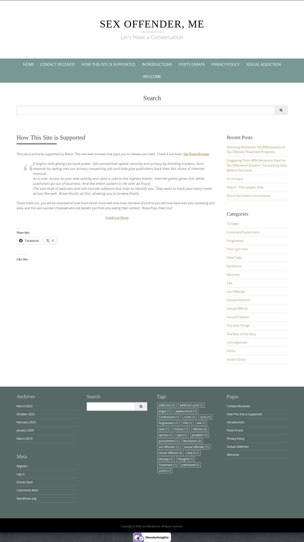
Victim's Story (236, 359)
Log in (20, 474)
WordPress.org (26, 498)
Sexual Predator (238, 317)
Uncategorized (237, 342)
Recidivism (234, 266)
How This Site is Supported (108, 64)
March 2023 (25, 406)
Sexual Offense (237, 308)
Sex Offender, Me (152, 24)
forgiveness (168, 423)
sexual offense (170, 453)
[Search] (281, 110)
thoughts (186, 459)
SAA (229, 283)
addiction (167, 405)
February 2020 (26, 422)
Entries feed (25, 482)
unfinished (190, 465)
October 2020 (26, 414)
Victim (231, 351)
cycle (205, 417)
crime (189, 417)
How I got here (237, 249)
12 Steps (233, 223)
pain (182, 435)
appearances (186, 411)
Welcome (152, 76)
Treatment (168, 465)
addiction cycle (191, 405)
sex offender (169, 447)
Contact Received (57, 64)
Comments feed (27, 490)
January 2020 (25, 430)
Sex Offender (236, 291)
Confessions (169, 417)
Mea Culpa (234, 257)
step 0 (193, 453)
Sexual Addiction (263, 64)
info (187, 423)
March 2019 (25, 438)
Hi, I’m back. (235, 179)
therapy (166, 459)
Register (22, 466)
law (201, 423)
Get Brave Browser (196, 154)
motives (180, 429)
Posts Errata (192, 64)
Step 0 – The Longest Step (245, 187)
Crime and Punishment (243, 232)
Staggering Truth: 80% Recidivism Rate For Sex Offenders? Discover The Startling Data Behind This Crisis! (257, 165)
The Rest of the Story (241, 334)
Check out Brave (116, 218)
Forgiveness (235, 241)
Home (28, 64)
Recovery (233, 274)
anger (165, 411)
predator (200, 435)
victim (165, 471)
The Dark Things (238, 325)
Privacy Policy (225, 64)
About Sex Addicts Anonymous (249, 196)
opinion (166, 435)
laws (164, 429)
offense (200, 429)
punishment (169, 441)
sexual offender (196, 447)
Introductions (157, 64)
